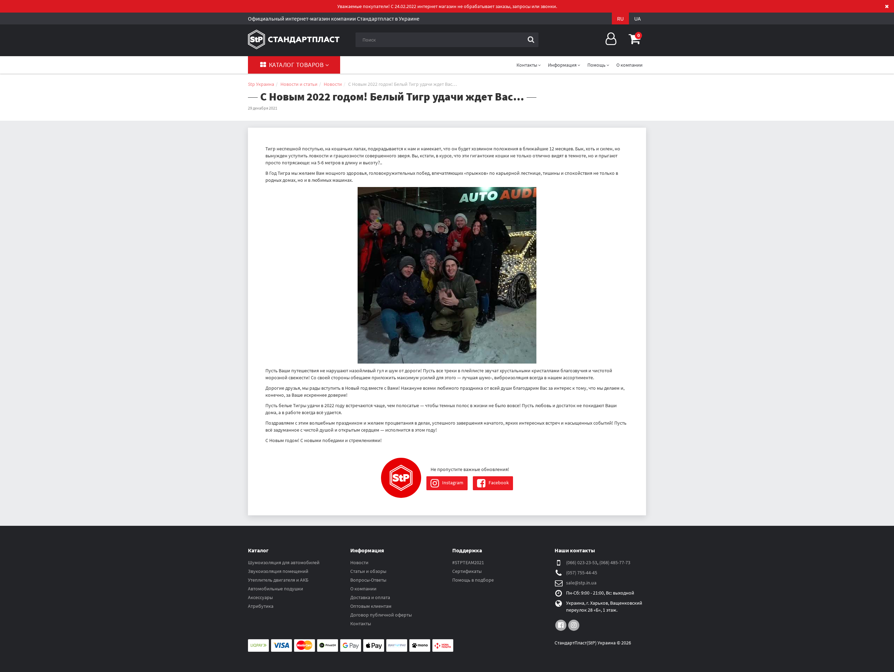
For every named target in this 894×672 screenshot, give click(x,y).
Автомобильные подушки (275, 588)
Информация (563, 65)
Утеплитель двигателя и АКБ (278, 580)
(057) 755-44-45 (581, 572)
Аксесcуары (260, 597)
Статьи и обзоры (368, 571)
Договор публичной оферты (381, 615)
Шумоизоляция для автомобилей (284, 562)
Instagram (452, 482)
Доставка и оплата (370, 597)
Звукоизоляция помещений (278, 571)
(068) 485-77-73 (614, 562)
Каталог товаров (296, 65)
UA (637, 18)
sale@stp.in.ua (581, 583)
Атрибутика (260, 606)
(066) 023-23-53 (581, 562)
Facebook (498, 482)
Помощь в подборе (473, 580)
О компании (629, 65)
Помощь (597, 65)
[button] (634, 38)
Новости (359, 562)
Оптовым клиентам (370, 606)
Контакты (360, 623)
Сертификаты (467, 571)
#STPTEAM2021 (468, 562)
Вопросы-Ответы (368, 580)
